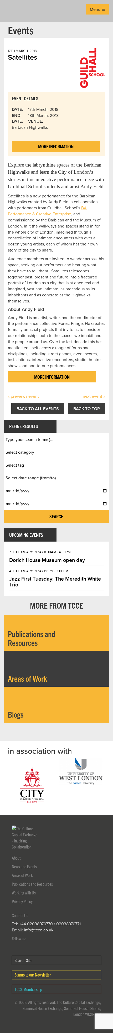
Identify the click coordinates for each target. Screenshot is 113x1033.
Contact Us (20, 915)
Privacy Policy (22, 901)
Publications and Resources (32, 884)
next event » (94, 396)
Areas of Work (22, 875)
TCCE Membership (28, 989)
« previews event (23, 396)
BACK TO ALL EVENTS (38, 408)
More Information (56, 146)
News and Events (24, 866)
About (16, 857)
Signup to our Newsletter (33, 974)
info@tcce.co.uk (38, 930)
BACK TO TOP (86, 408)
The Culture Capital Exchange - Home (12, 11)
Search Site (23, 960)
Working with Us (24, 892)
